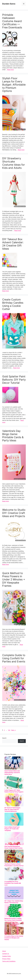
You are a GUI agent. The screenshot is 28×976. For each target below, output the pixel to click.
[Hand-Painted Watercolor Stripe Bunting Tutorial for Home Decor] (14, 763)
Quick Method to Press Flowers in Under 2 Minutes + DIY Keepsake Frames (13, 579)
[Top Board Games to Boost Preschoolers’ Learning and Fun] (14, 856)
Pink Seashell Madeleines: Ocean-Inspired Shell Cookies (13, 847)
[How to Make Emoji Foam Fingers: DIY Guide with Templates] (14, 819)
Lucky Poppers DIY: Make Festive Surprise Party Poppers (13, 791)
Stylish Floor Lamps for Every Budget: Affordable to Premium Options (14, 84)
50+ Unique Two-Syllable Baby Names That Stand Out (13, 901)
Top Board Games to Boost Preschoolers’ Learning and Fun (14, 864)
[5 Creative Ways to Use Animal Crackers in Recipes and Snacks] (14, 928)
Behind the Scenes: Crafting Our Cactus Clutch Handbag (13, 919)
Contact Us (5, 953)
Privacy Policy (6, 958)
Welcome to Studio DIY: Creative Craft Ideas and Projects (13, 513)
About (4, 951)
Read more (10, 69)
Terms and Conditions (8, 961)
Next (13, 730)
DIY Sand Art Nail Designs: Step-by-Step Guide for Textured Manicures (12, 809)
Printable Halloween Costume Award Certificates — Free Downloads (12, 21)
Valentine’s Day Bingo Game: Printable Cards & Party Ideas (13, 435)
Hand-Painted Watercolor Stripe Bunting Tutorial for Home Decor (12, 772)
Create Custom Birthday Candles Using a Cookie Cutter (12, 304)
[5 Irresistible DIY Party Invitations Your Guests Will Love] (14, 873)
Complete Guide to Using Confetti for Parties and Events (13, 658)
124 (9, 730)
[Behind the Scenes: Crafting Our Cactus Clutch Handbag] (14, 910)
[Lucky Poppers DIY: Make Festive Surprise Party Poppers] (14, 782)
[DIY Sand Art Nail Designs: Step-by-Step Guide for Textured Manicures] (14, 799)
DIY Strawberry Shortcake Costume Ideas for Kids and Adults (13, 163)
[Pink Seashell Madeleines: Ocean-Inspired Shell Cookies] (14, 838)
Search (4, 738)
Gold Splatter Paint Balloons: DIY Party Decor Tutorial (14, 379)
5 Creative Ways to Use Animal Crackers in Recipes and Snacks (13, 937)
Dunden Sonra (8, 4)
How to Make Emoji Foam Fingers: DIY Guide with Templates (11, 828)
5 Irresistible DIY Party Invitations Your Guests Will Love (12, 883)
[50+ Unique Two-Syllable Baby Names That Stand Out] (14, 893)
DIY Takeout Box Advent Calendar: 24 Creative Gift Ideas (13, 244)
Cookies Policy (6, 956)
